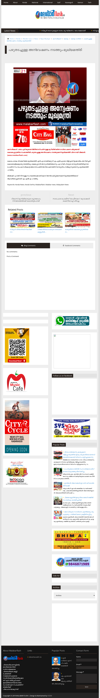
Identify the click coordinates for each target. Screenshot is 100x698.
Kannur (80, 2)
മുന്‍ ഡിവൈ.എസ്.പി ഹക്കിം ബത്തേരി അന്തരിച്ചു (62, 663)
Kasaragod (69, 2)
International (47, 2)
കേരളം (66, 39)
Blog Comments (29, 245)
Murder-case (27, 39)
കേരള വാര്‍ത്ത (76, 39)
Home (6, 2)
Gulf (58, 2)
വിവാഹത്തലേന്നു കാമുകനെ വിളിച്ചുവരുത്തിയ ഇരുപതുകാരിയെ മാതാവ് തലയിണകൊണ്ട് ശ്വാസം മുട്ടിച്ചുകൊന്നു (79, 454)
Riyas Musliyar (45, 39)
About (15, 2)
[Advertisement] (74, 622)
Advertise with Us (35, 657)
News (36, 39)
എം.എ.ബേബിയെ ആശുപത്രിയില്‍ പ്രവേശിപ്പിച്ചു (62, 680)
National (35, 2)
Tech (89, 2)
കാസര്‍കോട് (57, 39)
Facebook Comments (72, 245)
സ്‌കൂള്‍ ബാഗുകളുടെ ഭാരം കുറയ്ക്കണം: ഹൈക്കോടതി (53, 30)
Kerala (24, 2)
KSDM (50, 696)
